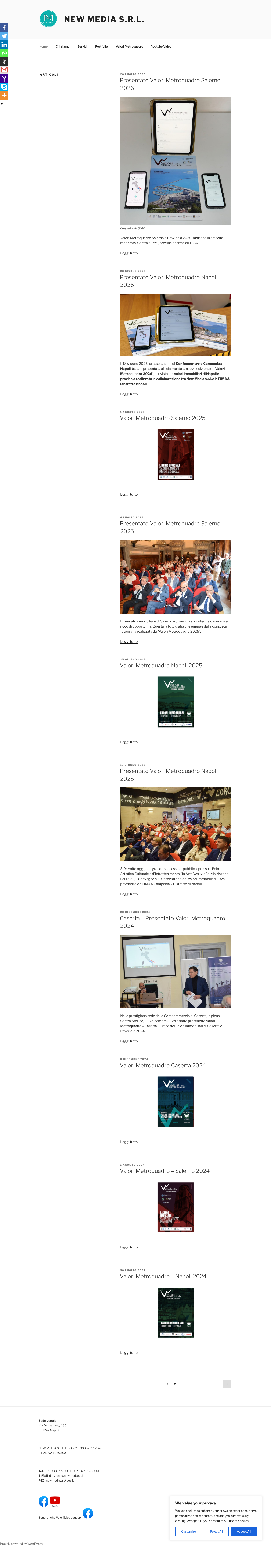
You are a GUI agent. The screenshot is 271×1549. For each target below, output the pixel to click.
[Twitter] (4, 36)
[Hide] (1, 103)
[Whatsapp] (4, 53)
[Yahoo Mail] (4, 78)
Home (43, 46)
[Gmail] (4, 70)
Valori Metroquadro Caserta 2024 (163, 1065)
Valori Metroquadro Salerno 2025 (163, 418)
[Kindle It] (4, 61)
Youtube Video (161, 46)
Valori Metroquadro (129, 46)
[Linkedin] (4, 44)
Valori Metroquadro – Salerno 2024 (165, 1171)
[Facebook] (4, 27)
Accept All (244, 1531)
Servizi (82, 46)
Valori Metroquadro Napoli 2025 (161, 665)
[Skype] (4, 87)
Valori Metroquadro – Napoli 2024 (163, 1276)
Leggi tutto (129, 253)
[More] (4, 95)
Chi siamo (62, 46)
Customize (188, 1531)
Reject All (216, 1531)
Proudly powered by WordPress (21, 1543)
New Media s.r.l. (104, 19)
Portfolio (101, 46)
